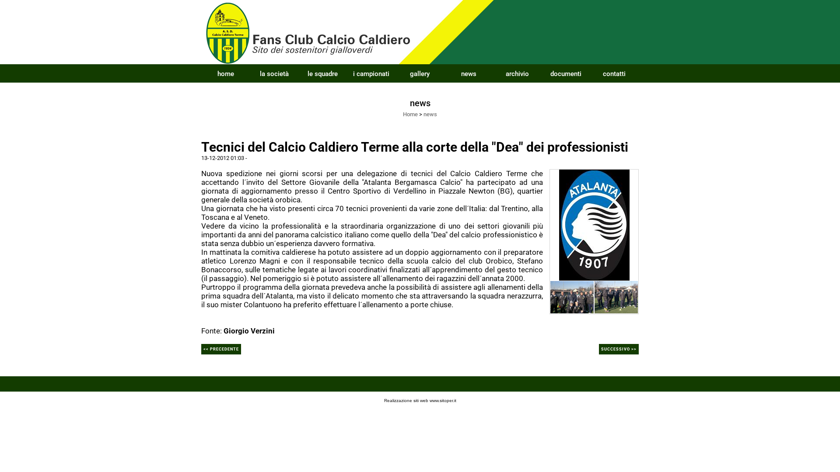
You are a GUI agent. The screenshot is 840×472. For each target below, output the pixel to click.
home (225, 74)
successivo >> (619, 349)
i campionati (371, 74)
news (468, 74)
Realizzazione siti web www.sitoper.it (420, 400)
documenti (565, 74)
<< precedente (221, 349)
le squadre (323, 74)
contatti (614, 74)
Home (410, 114)
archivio (517, 74)
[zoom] (594, 224)
